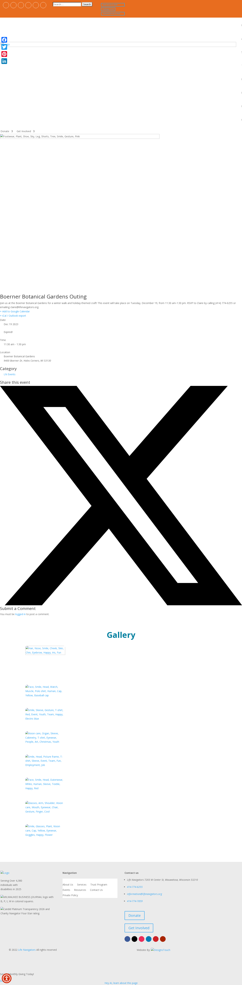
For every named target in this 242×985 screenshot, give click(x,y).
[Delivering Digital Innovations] (160, 949)
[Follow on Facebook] (6, 5)
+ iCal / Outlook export (13, 315)
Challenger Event (108, 9)
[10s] (45, 695)
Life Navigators (27, 949)
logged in (20, 614)
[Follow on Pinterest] (36, 5)
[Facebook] (4, 39)
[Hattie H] (45, 741)
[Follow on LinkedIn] (28, 5)
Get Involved (24, 131)
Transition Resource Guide (111, 13)
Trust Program (98, 884)
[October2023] (45, 834)
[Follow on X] (13, 5)
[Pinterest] (4, 54)
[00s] (45, 654)
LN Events (9, 374)
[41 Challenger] (45, 765)
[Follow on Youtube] (43, 5)
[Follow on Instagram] (21, 5)
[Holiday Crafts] (45, 811)
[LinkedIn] (4, 61)
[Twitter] (4, 46)
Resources (80, 890)
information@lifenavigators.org (144, 894)
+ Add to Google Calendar (15, 311)
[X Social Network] (121, 604)
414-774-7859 (135, 901)
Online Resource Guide (110, 5)
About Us (68, 884)
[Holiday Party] (45, 788)
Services (81, 884)
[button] (7, 978)
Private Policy (70, 895)
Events (66, 890)
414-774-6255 (135, 887)
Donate (5, 131)
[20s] (45, 718)
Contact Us (96, 890)
